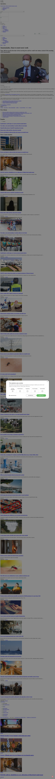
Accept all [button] (41, 395)
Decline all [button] (30, 395)
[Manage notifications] (52, 777)
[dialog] (27, 389)
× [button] (47, 381)
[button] (12, 395)
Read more (28, 386)
